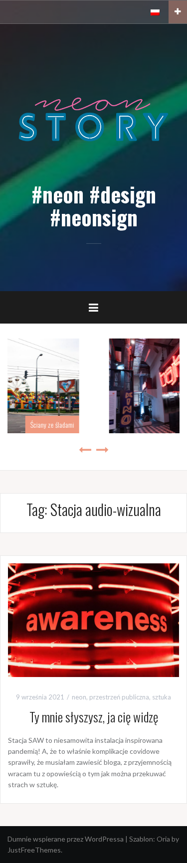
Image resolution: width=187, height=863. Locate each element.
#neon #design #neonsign (93, 205)
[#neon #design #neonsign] (93, 118)
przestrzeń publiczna (119, 697)
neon (79, 697)
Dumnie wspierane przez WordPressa (65, 839)
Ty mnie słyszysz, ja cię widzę (93, 716)
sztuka (161, 697)
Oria (163, 839)
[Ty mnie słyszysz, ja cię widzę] (93, 619)
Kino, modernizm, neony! (143, 424)
